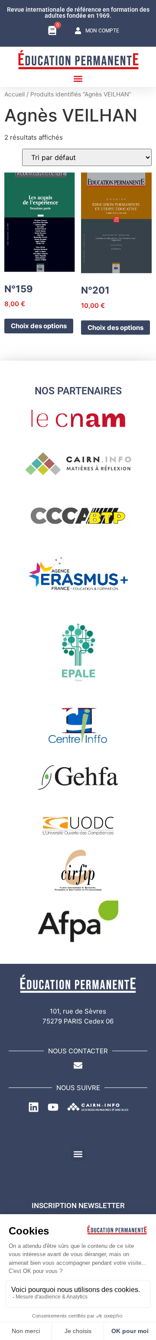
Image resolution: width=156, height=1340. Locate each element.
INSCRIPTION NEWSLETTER (78, 1205)
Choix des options (39, 326)
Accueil (14, 94)
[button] (78, 78)
